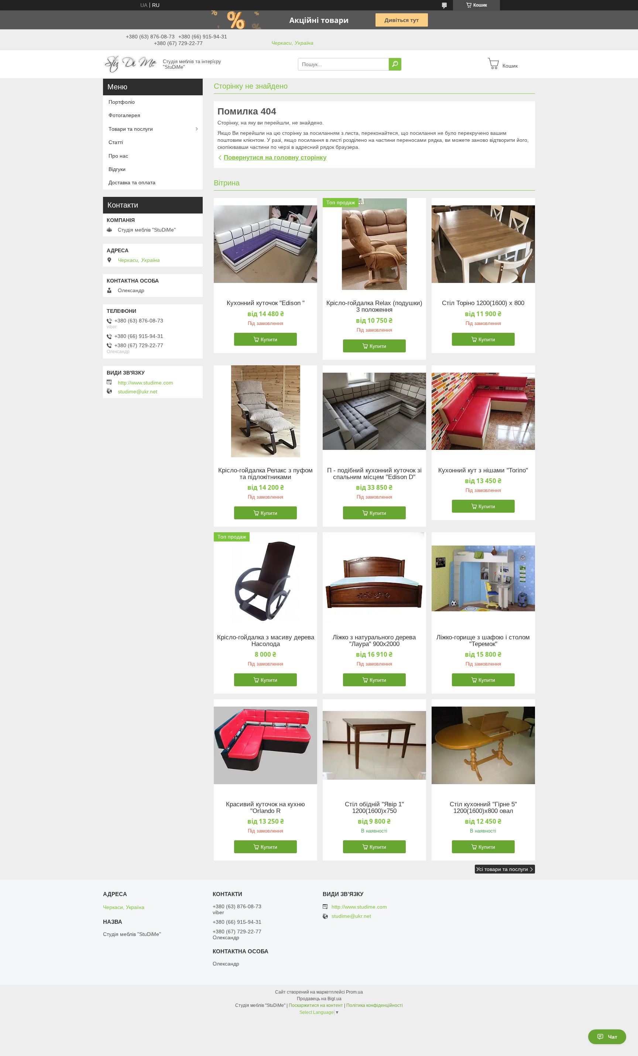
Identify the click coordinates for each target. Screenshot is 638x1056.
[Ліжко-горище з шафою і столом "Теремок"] (483, 578)
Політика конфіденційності (374, 1005)
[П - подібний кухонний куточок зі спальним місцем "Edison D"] (374, 411)
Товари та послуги (131, 129)
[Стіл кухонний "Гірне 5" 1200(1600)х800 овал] (483, 745)
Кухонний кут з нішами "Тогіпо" (483, 470)
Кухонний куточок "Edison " (266, 303)
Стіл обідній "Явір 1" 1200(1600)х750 (374, 807)
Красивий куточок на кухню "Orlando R (265, 807)
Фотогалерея (124, 115)
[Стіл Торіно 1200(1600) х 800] (483, 244)
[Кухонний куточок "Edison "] (265, 244)
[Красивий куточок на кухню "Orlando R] (265, 745)
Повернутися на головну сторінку (275, 157)
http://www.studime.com (145, 383)
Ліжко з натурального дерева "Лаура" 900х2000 (374, 640)
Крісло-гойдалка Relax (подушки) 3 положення (374, 306)
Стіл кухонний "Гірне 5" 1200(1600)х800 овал (483, 807)
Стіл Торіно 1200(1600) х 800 (483, 303)
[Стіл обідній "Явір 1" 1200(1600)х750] (374, 745)
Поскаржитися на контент (316, 1005)
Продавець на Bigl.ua (319, 998)
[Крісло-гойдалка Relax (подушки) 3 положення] (374, 244)
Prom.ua (354, 992)
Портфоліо (122, 102)
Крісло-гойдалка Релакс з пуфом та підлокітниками (265, 474)
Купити (269, 339)
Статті (116, 142)
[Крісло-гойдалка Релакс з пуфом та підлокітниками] (265, 411)
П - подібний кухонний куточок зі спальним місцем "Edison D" (374, 474)
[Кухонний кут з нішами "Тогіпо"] (483, 411)
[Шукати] (395, 64)
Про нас (118, 156)
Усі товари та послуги (502, 869)
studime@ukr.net (137, 391)
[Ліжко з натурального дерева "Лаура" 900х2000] (374, 578)
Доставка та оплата (132, 182)
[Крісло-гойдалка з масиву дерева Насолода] (265, 578)
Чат (612, 1037)
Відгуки (117, 169)
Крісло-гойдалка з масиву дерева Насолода (265, 640)
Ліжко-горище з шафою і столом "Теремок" (483, 640)
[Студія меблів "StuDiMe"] (130, 64)
